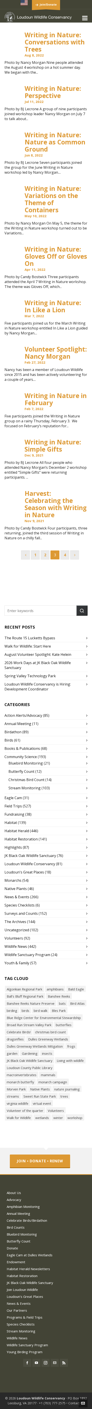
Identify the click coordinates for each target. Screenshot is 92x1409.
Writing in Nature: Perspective (53, 92)
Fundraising (14, 814)
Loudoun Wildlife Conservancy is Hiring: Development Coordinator (37, 687)
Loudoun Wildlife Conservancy (29, 863)
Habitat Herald (16, 830)
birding (12, 1010)
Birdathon (12, 732)
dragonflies (15, 1039)
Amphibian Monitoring (23, 1206)
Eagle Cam (13, 797)
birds (25, 1010)
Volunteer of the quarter (25, 1110)
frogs (71, 1046)
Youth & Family (16, 963)
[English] (24, 2)
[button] (82, 610)
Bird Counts (16, 1227)
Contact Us (76, 1403)
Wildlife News (15, 946)
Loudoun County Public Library (29, 1067)
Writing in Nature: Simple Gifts (53, 445)
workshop (74, 1117)
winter (58, 1117)
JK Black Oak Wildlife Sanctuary (30, 855)
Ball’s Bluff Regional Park (25, 996)
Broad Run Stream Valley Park (29, 1025)
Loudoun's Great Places (24, 872)
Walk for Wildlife (19, 1117)
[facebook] (27, 1363)
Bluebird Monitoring (25, 763)
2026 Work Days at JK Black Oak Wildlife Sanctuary (37, 665)
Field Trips (13, 806)
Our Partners (17, 1310)
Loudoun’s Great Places (25, 1296)
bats (62, 1003)
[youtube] (36, 1363)
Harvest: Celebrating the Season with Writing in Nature (56, 504)
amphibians (55, 989)
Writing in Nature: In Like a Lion (53, 306)
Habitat (10, 822)
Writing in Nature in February (56, 399)
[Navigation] (85, 18)
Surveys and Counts (21, 913)
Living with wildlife (70, 1060)
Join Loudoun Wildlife (22, 1289)
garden (12, 1053)
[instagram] (46, 1363)
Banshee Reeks (59, 996)
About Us (14, 1192)
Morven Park (16, 1089)
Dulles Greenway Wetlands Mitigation (35, 1046)
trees (64, 1096)
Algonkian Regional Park (24, 989)
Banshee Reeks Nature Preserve (30, 1003)
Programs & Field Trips (24, 1317)
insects (47, 1053)
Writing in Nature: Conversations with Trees (55, 42)
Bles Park (59, 1010)
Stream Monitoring (24, 788)
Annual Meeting (17, 723)
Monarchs (12, 880)
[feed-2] (64, 1363)
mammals (48, 1075)
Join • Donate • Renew (40, 1161)
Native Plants (15, 888)
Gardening (30, 1053)
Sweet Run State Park (39, 1096)
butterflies (63, 1025)
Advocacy (14, 1199)
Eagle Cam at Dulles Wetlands (29, 1255)
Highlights (13, 847)
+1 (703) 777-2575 (52, 1403)
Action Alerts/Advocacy (23, 715)
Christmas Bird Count (26, 779)
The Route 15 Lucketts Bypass (29, 638)
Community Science (20, 756)
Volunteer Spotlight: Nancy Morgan (56, 353)
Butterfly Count (21, 771)
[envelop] (55, 1363)
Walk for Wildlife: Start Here (27, 646)
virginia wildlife (17, 1103)
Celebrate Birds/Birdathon (27, 1220)
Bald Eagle (76, 989)
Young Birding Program (24, 1352)
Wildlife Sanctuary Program (27, 954)
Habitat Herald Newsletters (28, 1269)
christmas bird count (50, 1032)
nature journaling (67, 1089)
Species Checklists (19, 905)
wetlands (42, 1117)
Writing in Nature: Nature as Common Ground (55, 142)
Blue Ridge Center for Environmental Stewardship (44, 1017)
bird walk (40, 1010)
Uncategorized (16, 930)
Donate (12, 1248)
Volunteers (13, 938)
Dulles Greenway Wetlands (48, 1039)
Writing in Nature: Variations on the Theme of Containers (53, 199)
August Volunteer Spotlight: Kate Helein (37, 654)
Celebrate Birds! (19, 1032)
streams (13, 1096)
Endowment (16, 1262)
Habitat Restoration (21, 839)
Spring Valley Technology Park (30, 675)
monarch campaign (52, 1082)
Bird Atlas (77, 1003)
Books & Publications (22, 748)
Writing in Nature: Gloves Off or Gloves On (56, 256)
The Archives (15, 921)
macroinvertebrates (21, 1075)
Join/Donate (48, 4)
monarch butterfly (20, 1082)
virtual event (42, 1103)
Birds (8, 740)
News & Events (16, 896)
